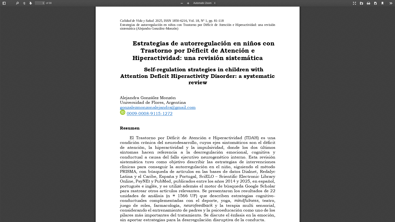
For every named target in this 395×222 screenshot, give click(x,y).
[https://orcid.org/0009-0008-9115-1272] (149, 113)
